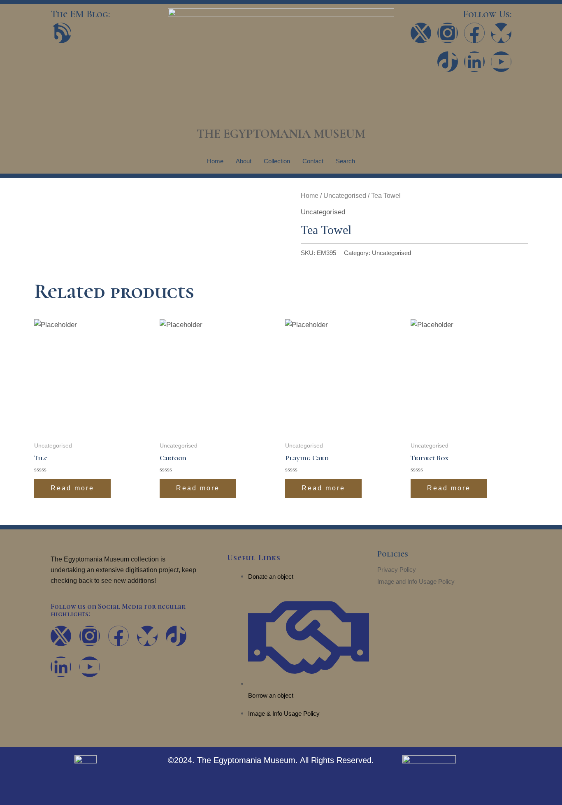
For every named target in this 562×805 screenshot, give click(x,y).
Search (345, 161)
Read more (72, 488)
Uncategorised (344, 195)
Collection (277, 161)
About (243, 161)
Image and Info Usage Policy (416, 581)
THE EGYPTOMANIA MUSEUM (281, 134)
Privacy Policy (396, 569)
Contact (312, 161)
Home (215, 161)
